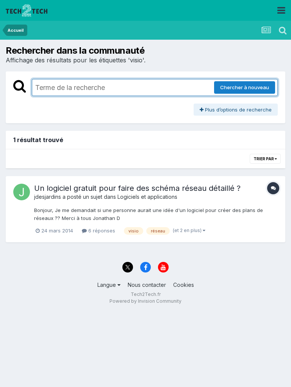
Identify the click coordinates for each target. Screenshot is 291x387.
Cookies (183, 285)
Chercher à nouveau (244, 87)
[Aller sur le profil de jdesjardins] (21, 192)
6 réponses (101, 231)
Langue (107, 285)
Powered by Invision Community (145, 301)
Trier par (264, 158)
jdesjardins (47, 197)
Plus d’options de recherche (237, 110)
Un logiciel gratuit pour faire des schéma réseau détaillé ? (137, 188)
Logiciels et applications (147, 197)
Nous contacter (147, 285)
